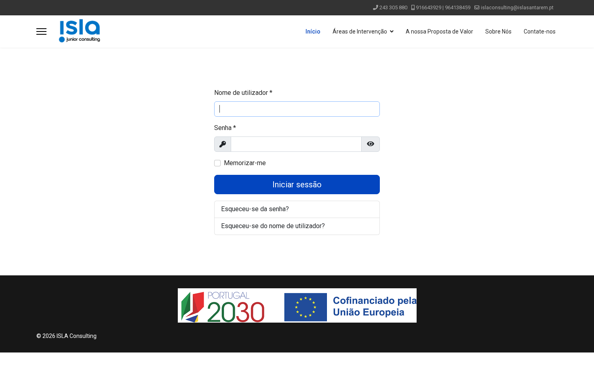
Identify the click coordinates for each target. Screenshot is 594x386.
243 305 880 (393, 7)
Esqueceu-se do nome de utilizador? (273, 226)
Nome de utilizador (243, 92)
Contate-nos (540, 31)
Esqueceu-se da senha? (255, 209)
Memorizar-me (245, 163)
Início (312, 31)
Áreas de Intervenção (360, 31)
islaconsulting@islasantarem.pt (517, 7)
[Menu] (41, 31)
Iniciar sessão (297, 184)
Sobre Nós (498, 31)
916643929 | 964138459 (443, 7)
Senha (225, 128)
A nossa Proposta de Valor (439, 31)
